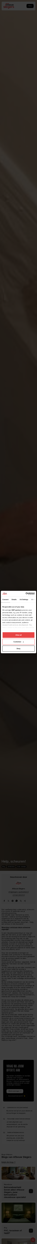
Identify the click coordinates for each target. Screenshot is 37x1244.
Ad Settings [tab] (24, 599)
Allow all (18, 635)
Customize (17, 642)
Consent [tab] (5, 599)
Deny (18, 648)
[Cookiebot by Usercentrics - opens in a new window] (26, 593)
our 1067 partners (15, 610)
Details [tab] (14, 599)
